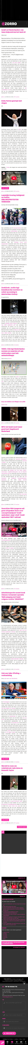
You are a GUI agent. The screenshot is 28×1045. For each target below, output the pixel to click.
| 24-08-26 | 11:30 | (12, 669)
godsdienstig (12, 716)
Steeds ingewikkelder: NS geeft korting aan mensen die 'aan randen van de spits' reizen (14, 924)
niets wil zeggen (10, 548)
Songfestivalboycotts (13, 471)
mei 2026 (5, 936)
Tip (3, 999)
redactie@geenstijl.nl (7, 997)
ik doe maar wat (15, 722)
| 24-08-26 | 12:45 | (12, 588)
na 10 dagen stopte (10, 732)
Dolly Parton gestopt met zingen (9, 906)
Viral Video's (10, 1039)
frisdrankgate (6, 702)
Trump (7, 167)
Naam (3, 1018)
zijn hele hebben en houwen (8, 708)
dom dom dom (23, 494)
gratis (8, 730)
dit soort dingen (16, 62)
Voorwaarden (22, 981)
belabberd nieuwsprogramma (18, 478)
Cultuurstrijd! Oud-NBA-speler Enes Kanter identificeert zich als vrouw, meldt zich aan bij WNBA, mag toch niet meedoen (14, 921)
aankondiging (14, 231)
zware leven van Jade (14, 806)
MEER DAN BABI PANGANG (17, 658)
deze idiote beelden (6, 333)
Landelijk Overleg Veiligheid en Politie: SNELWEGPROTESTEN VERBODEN (10, 912)
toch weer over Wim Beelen (10, 678)
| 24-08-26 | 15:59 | (12, 504)
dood (20, 129)
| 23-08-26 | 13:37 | (12, 823)
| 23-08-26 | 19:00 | (12, 762)
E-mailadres (5, 1025)
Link (3, 1012)
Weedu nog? (4, 404)
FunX (9, 473)
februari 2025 (17, 329)
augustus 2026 (6, 932)
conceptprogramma (5, 540)
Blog (21, 1039)
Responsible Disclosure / (8, 981)
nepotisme (3, 479)
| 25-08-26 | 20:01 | (12, 191)
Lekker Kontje (22, 479)
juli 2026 (5, 933)
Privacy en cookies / (9, 980)
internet (9, 358)
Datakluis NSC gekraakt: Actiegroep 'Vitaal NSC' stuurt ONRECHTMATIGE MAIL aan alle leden (14, 917)
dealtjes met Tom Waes (16, 470)
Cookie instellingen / (18, 980)
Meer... (4, 938)
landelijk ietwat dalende (11, 323)
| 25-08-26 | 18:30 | (12, 283)
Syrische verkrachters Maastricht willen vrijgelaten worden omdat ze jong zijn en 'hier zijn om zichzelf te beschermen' (13, 909)
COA (2, 381)
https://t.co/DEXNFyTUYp (8, 276)
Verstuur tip (10, 1033)
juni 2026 (5, 934)
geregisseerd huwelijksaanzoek (8, 804)
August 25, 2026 (5, 56)
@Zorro (3, 191)
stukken (16, 1039)
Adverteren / (17, 981)
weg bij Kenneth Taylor (16, 801)
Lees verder (5, 188)
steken (17, 376)
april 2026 (5, 937)
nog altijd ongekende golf (8, 325)
